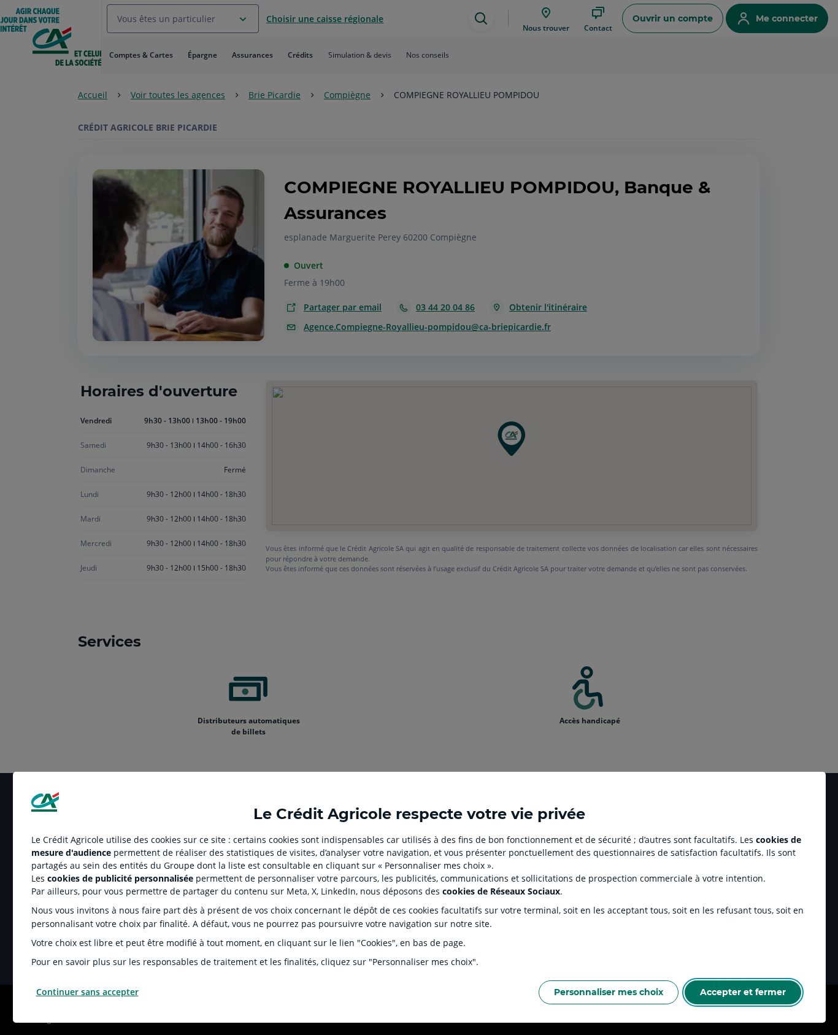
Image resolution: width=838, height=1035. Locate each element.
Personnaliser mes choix (608, 992)
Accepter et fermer (743, 992)
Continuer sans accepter (87, 992)
